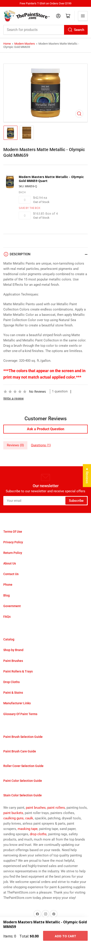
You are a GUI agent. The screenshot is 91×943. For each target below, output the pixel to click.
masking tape (28, 829)
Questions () (41, 445)
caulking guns (13, 818)
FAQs (7, 616)
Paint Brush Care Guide (19, 751)
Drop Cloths (11, 682)
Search (79, 30)
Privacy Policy (13, 542)
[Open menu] (83, 16)
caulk (29, 818)
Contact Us (11, 574)
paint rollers (56, 808)
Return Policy (12, 553)
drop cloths (38, 834)
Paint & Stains (13, 692)
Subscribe (76, 501)
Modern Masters (24, 43)
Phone (7, 584)
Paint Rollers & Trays (18, 671)
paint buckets (13, 813)
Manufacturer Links (17, 703)
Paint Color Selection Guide (22, 780)
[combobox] (45, 30)
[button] (15, 392)
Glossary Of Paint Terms (20, 714)
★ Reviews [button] (87, 476)
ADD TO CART (65, 936)
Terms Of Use (12, 531)
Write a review (13, 398)
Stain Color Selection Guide (22, 795)
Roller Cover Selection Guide (23, 766)
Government (12, 606)
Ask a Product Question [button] (45, 429)
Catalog (8, 639)
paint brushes (36, 808)
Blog (6, 595)
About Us (9, 563)
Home (7, 43)
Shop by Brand (13, 650)
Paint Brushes (13, 661)
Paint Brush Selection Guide (23, 736)
